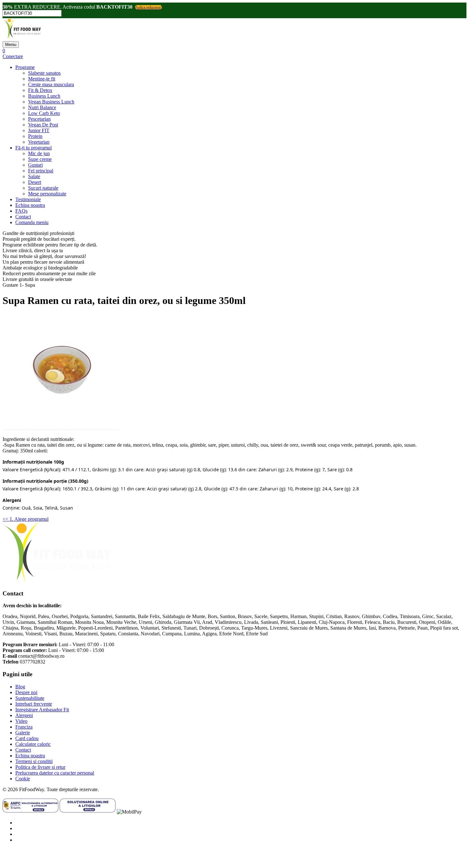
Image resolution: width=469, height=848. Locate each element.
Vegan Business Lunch (51, 101)
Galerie (22, 732)
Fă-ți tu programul (33, 147)
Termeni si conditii (34, 761)
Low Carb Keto (44, 113)
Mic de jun (39, 153)
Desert (34, 182)
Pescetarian (39, 119)
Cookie (22, 778)
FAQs (21, 211)
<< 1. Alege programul (25, 519)
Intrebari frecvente (33, 704)
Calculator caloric (33, 744)
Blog (20, 686)
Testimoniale (28, 199)
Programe (25, 67)
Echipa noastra (30, 205)
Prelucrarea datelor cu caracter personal (54, 773)
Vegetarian (38, 142)
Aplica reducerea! (148, 7)
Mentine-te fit (41, 78)
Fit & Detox (40, 90)
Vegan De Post (43, 124)
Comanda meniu (31, 222)
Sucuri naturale (43, 188)
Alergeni (24, 715)
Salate (34, 176)
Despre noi (26, 692)
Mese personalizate (47, 193)
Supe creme (40, 159)
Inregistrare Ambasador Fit (42, 709)
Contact (23, 216)
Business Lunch (44, 96)
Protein (35, 136)
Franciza (24, 727)
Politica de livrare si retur (40, 767)
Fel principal (40, 170)
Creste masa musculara (51, 84)
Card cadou (27, 738)
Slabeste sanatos (44, 73)
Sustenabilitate (29, 698)
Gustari (35, 165)
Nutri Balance (42, 107)
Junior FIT (38, 130)
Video (21, 721)
